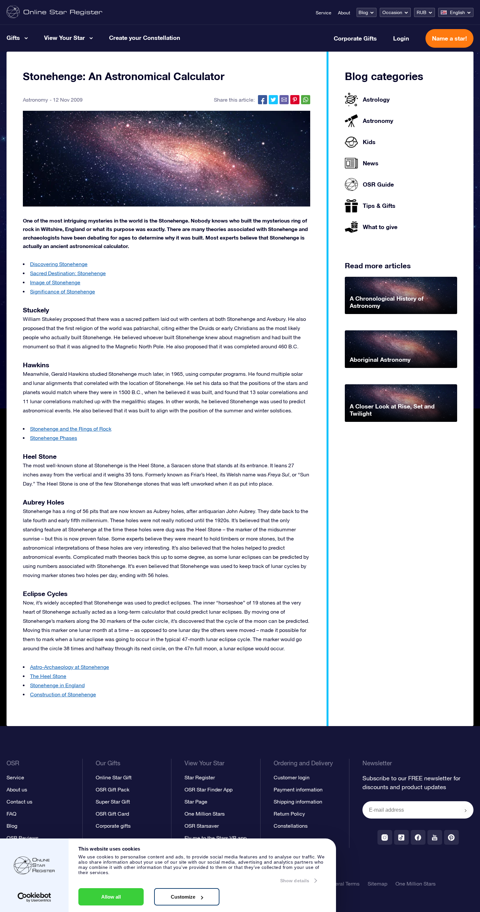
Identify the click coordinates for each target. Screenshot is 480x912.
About (344, 12)
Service (323, 12)
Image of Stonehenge (55, 282)
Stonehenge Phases (53, 438)
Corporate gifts (113, 826)
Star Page (195, 801)
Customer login (292, 777)
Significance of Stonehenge (62, 291)
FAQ (11, 814)
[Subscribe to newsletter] (466, 810)
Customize (183, 897)
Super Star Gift (113, 801)
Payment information (298, 789)
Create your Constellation (144, 37)
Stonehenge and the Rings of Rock (70, 429)
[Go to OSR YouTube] (434, 837)
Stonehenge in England (57, 685)
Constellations (291, 826)
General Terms (343, 884)
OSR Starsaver (201, 826)
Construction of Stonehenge (63, 694)
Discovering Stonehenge (59, 264)
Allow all (111, 897)
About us (17, 789)
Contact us (19, 801)
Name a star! (449, 38)
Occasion (392, 12)
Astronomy (35, 100)
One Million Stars (204, 814)
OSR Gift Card (112, 814)
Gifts (13, 37)
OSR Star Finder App (208, 789)
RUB (421, 12)
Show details (294, 880)
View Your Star (64, 37)
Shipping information (298, 801)
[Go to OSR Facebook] (418, 837)
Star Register (199, 777)
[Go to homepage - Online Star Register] (54, 12)
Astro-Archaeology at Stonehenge (69, 667)
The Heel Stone (48, 676)
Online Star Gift (114, 777)
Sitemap (377, 884)
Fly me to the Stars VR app (215, 838)
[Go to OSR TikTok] (401, 837)
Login (401, 38)
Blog (363, 12)
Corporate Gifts (355, 38)
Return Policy (289, 814)
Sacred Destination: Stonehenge (68, 273)
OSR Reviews (23, 838)
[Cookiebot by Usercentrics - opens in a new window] (34, 897)
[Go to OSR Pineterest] (451, 837)
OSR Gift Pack (112, 789)
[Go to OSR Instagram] (384, 837)
